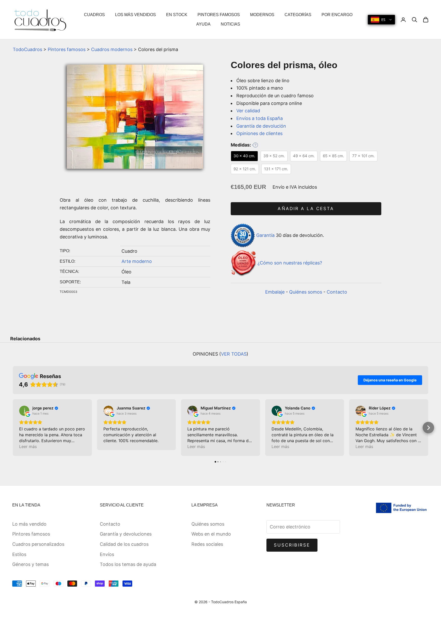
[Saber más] (255, 145)
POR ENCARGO (337, 15)
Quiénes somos (305, 292)
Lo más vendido (29, 524)
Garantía (265, 235)
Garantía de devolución (261, 126)
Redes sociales (207, 544)
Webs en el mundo (211, 534)
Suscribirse (292, 545)
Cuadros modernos (111, 49)
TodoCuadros (27, 49)
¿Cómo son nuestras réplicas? (290, 263)
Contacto (337, 292)
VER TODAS (234, 354)
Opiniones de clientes (259, 133)
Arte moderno (136, 261)
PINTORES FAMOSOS (219, 15)
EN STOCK (176, 15)
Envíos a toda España (259, 118)
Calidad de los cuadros (124, 544)
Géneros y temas (30, 564)
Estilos (19, 554)
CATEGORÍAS (298, 15)
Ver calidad (248, 110)
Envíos (107, 554)
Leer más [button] (28, 446)
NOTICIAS (230, 24)
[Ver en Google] (24, 411)
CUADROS (94, 15)
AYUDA (203, 24)
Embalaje (275, 292)
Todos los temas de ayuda (128, 564)
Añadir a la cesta (306, 208)
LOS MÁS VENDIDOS (135, 15)
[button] (13, 427)
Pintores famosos (66, 49)
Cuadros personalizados (38, 544)
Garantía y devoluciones (126, 534)
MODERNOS (262, 15)
